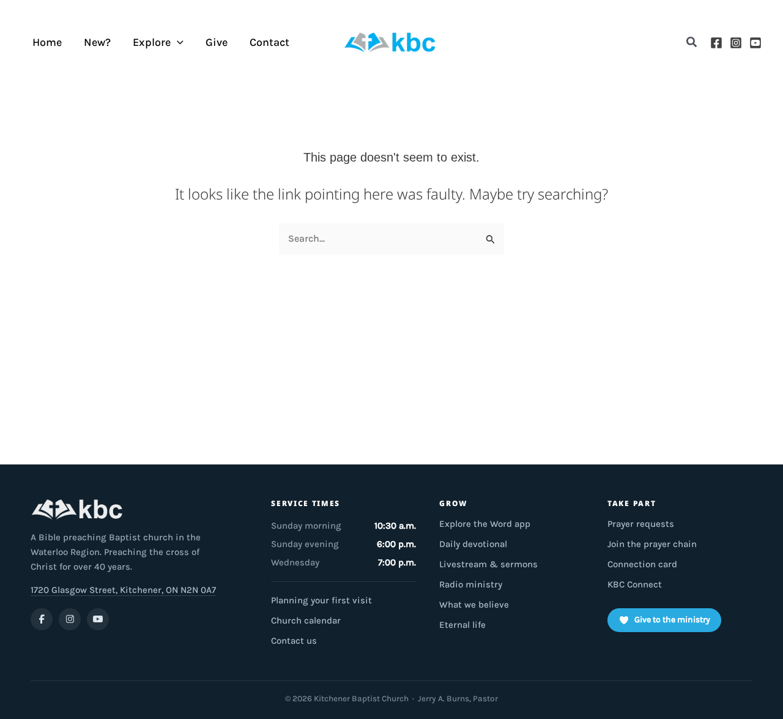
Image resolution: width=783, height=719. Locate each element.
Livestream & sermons (488, 564)
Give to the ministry (672, 619)
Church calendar (306, 620)
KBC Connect (634, 584)
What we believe (474, 604)
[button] (692, 42)
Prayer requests (640, 523)
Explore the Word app (484, 523)
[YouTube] (755, 43)
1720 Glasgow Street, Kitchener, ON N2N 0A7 (123, 589)
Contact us (294, 640)
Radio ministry (470, 584)
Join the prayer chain (652, 543)
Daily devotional (473, 543)
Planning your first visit (321, 600)
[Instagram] (736, 43)
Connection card (642, 564)
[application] (177, 42)
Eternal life (462, 624)
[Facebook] (716, 43)
